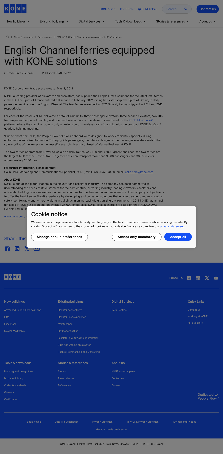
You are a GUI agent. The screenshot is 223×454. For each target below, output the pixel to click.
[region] (111, 227)
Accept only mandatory (137, 237)
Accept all (178, 237)
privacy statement (172, 226)
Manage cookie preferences (59, 237)
